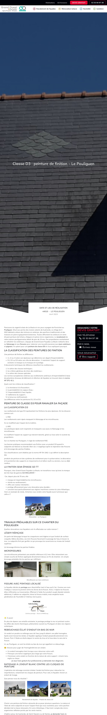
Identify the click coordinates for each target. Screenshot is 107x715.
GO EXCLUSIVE (28, 473)
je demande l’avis (57, 714)
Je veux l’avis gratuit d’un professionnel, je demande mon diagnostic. (38, 661)
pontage (24, 587)
